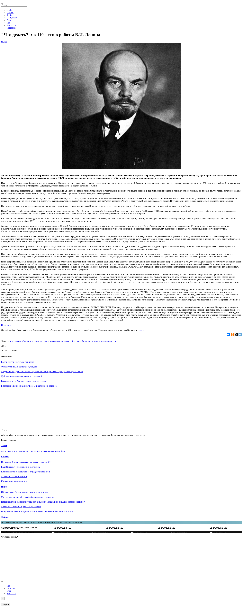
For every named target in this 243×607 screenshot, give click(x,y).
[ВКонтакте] (228, 334)
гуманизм (40, 451)
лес (34, 451)
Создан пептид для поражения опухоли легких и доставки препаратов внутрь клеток (42, 371)
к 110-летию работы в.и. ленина (83, 341)
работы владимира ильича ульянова (41, 341)
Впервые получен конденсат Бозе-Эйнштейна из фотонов (29, 386)
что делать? (18, 341)
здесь (141, 330)
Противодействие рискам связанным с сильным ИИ (26, 462)
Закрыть (5, 604)
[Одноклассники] (232, 334)
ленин (10, 341)
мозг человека (15, 451)
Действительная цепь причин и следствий (21, 376)
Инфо (9, 10)
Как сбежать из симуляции (14, 481)
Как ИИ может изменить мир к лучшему (20, 467)
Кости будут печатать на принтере (17, 362)
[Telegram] (240, 334)
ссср (114, 341)
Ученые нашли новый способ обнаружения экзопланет (27, 497)
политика (63, 341)
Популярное (12, 17)
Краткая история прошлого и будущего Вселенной (25, 471)
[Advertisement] (85, 409)
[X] (236, 334)
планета (5, 451)
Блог (9, 20)
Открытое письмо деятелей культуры (19, 366)
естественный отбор (55, 451)
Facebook (11, 28)
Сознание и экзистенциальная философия (21, 506)
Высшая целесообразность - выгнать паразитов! (24, 381)
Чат (8, 23)
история (108, 341)
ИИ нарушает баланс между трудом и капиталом (24, 492)
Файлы (10, 15)
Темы (4, 445)
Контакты (11, 25)
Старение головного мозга (14, 476)
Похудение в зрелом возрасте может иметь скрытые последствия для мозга (37, 511)
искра (101, 341)
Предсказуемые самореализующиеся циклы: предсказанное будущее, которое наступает (43, 502)
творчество (27, 451)
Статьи (10, 12)
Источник (6, 325)
